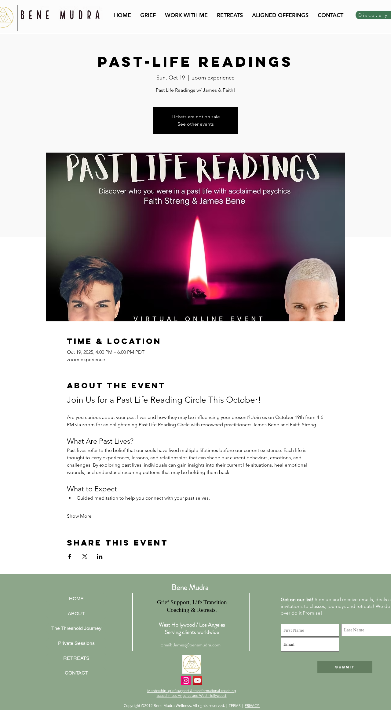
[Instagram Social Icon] (186, 680)
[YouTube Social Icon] (197, 680)
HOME (76, 598)
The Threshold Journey (76, 628)
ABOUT (76, 613)
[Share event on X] (85, 556)
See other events (195, 124)
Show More (79, 516)
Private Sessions (76, 643)
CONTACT (76, 673)
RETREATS (76, 658)
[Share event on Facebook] (70, 556)
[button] (186, 15)
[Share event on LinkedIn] (100, 556)
